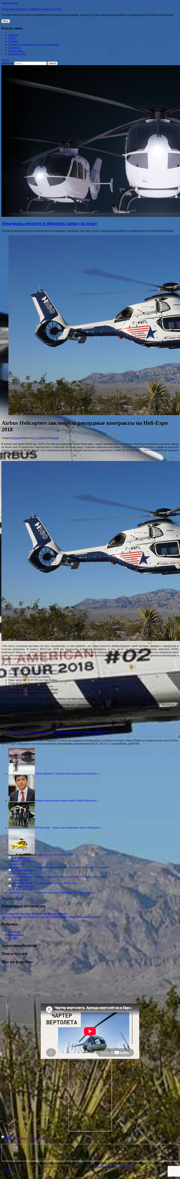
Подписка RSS (17, 53)
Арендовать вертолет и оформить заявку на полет (31, 8)
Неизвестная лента (31, 1138)
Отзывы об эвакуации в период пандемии (33, 44)
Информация (16, 934)
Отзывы (13, 41)
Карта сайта (15, 50)
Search (5, 59)
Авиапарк (14, 931)
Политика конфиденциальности (115, 1166)
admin (55, 437)
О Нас (12, 38)
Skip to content (9, 2)
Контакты (14, 47)
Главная (13, 34)
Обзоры (16, 437)
